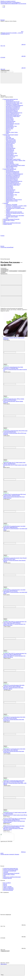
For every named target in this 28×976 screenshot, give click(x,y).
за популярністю (4, 269)
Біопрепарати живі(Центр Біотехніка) (12, 222)
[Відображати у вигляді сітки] (11, 290)
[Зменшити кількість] (14, 346)
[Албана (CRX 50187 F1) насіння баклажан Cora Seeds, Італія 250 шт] (15, 622)
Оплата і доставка (12, 2)
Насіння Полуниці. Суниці (12, 164)
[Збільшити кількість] (14, 358)
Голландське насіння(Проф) (9, 169)
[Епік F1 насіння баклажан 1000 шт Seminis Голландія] (15, 399)
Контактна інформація (11, 3)
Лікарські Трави (9, 167)
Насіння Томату (9, 145)
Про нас (6, 2)
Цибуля (7, 131)
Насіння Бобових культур (12, 155)
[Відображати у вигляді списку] (11, 301)
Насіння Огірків (9, 120)
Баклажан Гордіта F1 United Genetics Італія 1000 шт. (15, 814)
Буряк (7, 133)
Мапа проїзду (4, 964)
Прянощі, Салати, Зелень (12, 132)
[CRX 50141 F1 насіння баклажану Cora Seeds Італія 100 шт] (15, 527)
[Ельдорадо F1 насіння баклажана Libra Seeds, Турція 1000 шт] (15, 749)
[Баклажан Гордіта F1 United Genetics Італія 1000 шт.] (15, 813)
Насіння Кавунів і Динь (11, 153)
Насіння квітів (9, 144)
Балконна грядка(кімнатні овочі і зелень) (15, 165)
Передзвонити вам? (5, 70)
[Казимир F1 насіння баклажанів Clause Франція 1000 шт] (15, 558)
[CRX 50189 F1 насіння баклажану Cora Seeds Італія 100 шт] (15, 590)
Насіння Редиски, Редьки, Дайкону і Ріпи (15, 160)
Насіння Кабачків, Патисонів (12, 123)
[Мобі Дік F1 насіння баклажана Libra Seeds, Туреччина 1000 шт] (15, 686)
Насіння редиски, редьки (12, 200)
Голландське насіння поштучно (10, 99)
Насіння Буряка (9, 161)
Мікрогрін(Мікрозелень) (11, 166)
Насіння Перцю (9, 125)
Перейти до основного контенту (8, 1)
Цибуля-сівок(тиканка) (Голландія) (11, 219)
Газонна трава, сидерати (9, 220)
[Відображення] (11, 279)
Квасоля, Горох (9, 128)
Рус (4, 7)
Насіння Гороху (9, 197)
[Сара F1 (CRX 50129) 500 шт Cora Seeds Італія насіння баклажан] (15, 819)
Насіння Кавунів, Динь (11, 126)
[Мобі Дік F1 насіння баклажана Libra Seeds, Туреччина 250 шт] (15, 826)
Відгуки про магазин (21, 3)
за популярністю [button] (4, 270)
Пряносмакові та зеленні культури (14, 199)
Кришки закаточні (7, 224)
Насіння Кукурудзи (10, 156)
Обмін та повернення (8, 887)
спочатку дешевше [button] (13, 270)
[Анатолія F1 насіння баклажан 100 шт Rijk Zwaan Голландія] (15, 431)
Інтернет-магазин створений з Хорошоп (10, 854)
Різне (4, 221)
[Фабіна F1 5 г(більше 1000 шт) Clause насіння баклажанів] (15, 325)
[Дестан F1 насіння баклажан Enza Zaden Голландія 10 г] (15, 367)
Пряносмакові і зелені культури (13, 159)
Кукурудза (8, 129)
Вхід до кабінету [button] (7, 882)
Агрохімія (5, 203)
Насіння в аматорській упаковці (10, 134)
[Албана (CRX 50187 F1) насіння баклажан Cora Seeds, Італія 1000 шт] (15, 654)
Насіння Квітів (9, 117)
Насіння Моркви (10, 162)
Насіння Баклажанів (10, 121)
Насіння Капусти (10, 122)
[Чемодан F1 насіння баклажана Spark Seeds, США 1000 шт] (15, 781)
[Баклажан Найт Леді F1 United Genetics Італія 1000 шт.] (15, 463)
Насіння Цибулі (9, 158)
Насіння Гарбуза (10, 127)
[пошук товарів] (11, 78)
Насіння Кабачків (10, 150)
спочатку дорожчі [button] (22, 270)
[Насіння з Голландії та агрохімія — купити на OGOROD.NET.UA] (7, 840)
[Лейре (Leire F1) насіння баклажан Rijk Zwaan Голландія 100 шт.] (15, 495)
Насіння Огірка (9, 147)
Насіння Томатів (10, 118)
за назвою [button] (3, 272)
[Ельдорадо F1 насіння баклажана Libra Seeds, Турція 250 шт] (15, 717)
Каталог (2, 2)
